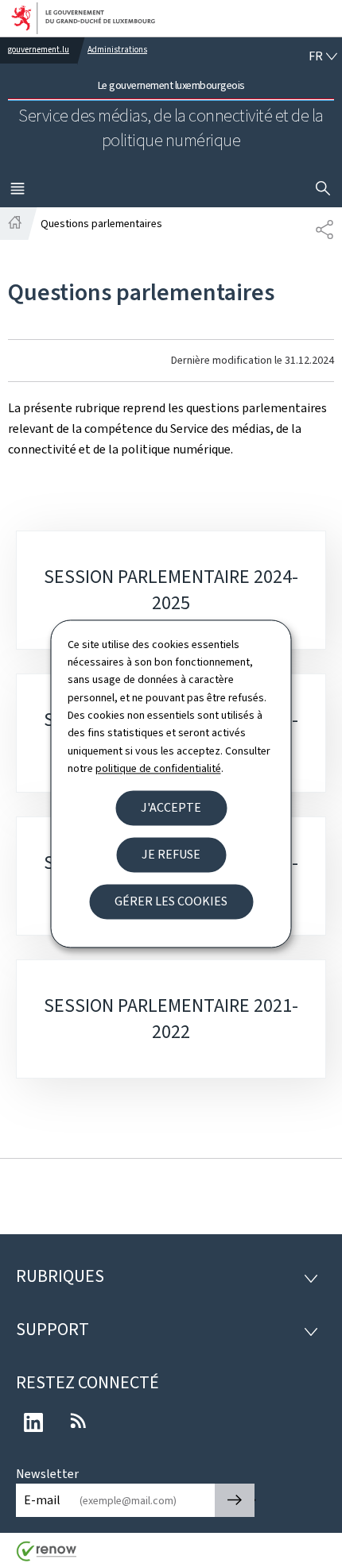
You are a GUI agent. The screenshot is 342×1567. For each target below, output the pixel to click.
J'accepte (171, 807)
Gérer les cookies (171, 901)
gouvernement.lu (38, 50)
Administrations (117, 50)
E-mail (42, 1500)
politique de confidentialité (158, 769)
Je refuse (171, 854)
